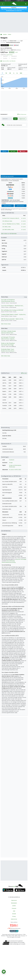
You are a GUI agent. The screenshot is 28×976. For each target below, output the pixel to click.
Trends (13, 151)
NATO (16, 469)
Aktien (9, 34)
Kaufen (11, 45)
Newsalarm (14, 56)
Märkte (5, 34)
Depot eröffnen (7, 205)
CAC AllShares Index (7, 221)
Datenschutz (14, 919)
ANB (14, 911)
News (5, 151)
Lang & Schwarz (9, 54)
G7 (14, 469)
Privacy (14, 916)
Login (15, 118)
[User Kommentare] (3, 971)
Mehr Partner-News (6, 324)
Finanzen (14, 908)
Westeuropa (12, 467)
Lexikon (14, 905)
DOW (20, 0)
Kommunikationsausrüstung (13, 42)
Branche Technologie (21, 559)
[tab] (2, 73)
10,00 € (23, 189)
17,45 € (23, 195)
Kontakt (14, 913)
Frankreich (11, 459)
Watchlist (5, 56)
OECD (19, 469)
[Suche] (25, 4)
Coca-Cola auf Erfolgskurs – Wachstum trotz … (12, 305)
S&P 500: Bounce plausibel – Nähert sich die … (12, 319)
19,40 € (23, 198)
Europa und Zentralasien (15, 465)
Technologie (3, 42)
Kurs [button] (21, 377)
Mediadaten (14, 903)
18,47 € (23, 193)
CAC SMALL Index (6, 226)
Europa (11, 462)
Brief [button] (15, 377)
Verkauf (16, 45)
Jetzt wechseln (20, 205)
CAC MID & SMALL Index (8, 229)
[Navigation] (2, 4)
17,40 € (23, 191)
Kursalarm (13, 58)
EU (9, 469)
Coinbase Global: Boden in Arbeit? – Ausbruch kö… (13, 314)
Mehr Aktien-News (5, 356)
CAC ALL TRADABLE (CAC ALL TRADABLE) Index (11, 224)
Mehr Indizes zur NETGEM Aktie (9, 233)
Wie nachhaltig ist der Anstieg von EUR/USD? (12, 310)
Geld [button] (10, 377)
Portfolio (5, 58)
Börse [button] (4, 377)
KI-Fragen (23, 151)
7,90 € (23, 187)
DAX (7, 0)
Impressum (14, 900)
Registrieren (22, 118)
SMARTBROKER (4, 45)
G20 (12, 469)
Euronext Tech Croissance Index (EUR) (11, 218)
